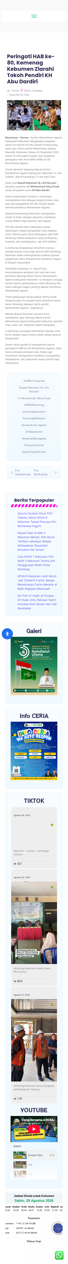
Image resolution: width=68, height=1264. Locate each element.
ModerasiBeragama (34, 438)
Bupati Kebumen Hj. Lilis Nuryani (34, 389)
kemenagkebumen (34, 411)
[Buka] (7, 633)
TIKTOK (34, 800)
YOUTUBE (34, 1110)
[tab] (34, 1155)
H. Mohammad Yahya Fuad (34, 398)
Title (30, 1164)
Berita (27, 90)
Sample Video (35, 1155)
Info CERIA (34, 715)
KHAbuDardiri (34, 431)
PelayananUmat (34, 445)
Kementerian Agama (34, 425)
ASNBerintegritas (34, 380)
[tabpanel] (34, 1129)
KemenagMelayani (34, 418)
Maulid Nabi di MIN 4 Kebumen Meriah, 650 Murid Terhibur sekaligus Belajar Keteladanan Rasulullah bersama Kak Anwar (36, 541)
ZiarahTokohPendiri (34, 452)
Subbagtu (37, 90)
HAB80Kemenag (34, 405)
